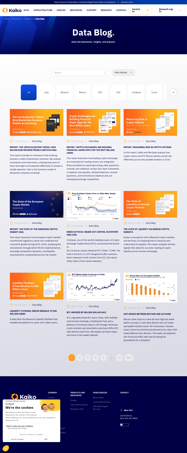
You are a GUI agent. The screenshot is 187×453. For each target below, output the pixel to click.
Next (128, 357)
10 (119, 357)
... (111, 357)
